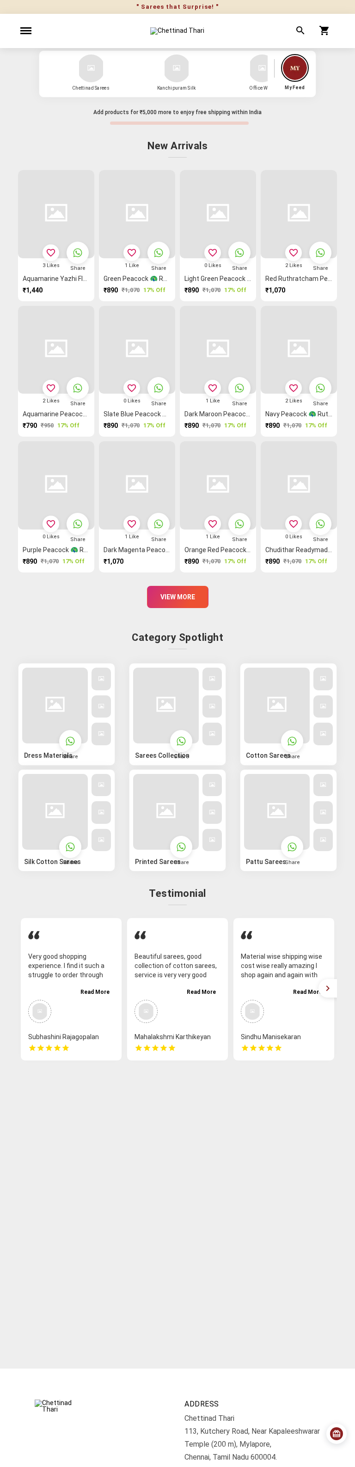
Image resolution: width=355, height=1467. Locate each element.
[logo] (177, 31)
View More (177, 597)
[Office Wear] (262, 68)
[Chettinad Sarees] (91, 68)
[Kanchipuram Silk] (176, 68)
